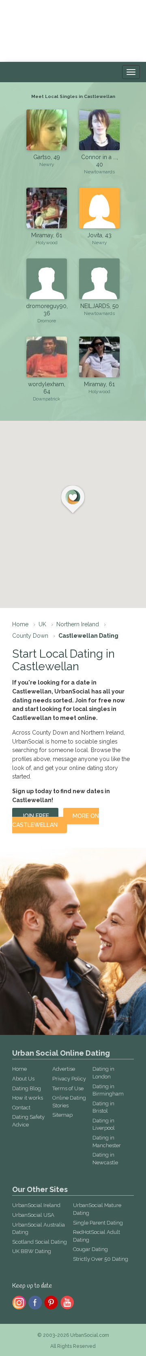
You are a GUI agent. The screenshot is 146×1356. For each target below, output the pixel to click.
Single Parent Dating (98, 1223)
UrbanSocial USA (33, 1215)
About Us (23, 1079)
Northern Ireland (77, 624)
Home (20, 624)
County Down (30, 635)
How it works (27, 1098)
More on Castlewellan (55, 820)
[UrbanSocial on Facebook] (35, 1302)
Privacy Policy (69, 1079)
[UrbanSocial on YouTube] (67, 1302)
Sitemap (62, 1115)
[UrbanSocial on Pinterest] (51, 1302)
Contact (21, 1107)
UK (42, 624)
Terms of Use (68, 1088)
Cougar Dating (90, 1249)
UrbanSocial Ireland (36, 1205)
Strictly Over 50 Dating (100, 1259)
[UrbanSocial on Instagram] (19, 1302)
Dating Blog (26, 1088)
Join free (35, 816)
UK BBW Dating (31, 1251)
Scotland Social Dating (39, 1242)
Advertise (63, 1069)
